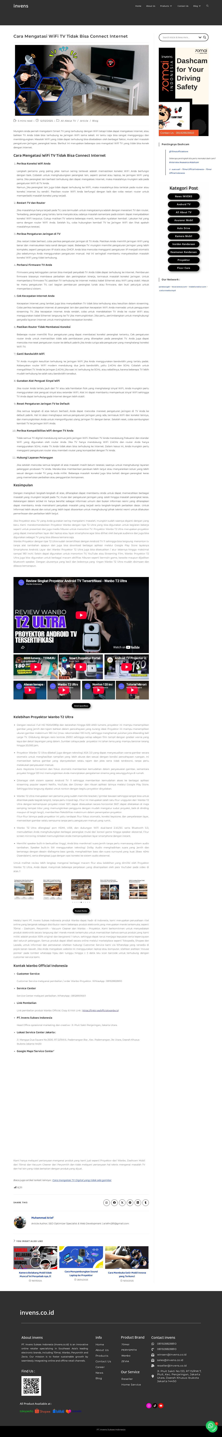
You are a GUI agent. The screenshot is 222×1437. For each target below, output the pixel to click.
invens (20, 6)
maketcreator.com (197, 287)
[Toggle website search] (207, 6)
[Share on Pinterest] (130, 1202)
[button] (72, 902)
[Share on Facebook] (114, 1202)
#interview (174, 162)
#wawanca (184, 162)
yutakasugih (164, 287)
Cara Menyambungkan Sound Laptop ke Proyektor (81, 1273)
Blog (95, 120)
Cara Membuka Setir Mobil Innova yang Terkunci (127, 1274)
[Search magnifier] (204, 37)
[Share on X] (122, 1202)
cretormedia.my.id (167, 290)
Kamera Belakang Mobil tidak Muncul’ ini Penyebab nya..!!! (35, 1274)
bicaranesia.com (179, 287)
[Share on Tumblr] (145, 1202)
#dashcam (194, 162)
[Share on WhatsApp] (106, 1202)
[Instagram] (148, 1405)
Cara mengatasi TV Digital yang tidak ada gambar (81, 1180)
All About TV (68, 120)
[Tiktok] (154, 1405)
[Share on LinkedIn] (138, 1202)
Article (84, 120)
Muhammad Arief (42, 1218)
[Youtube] (160, 1405)
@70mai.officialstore (178, 151)
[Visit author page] (19, 1222)
